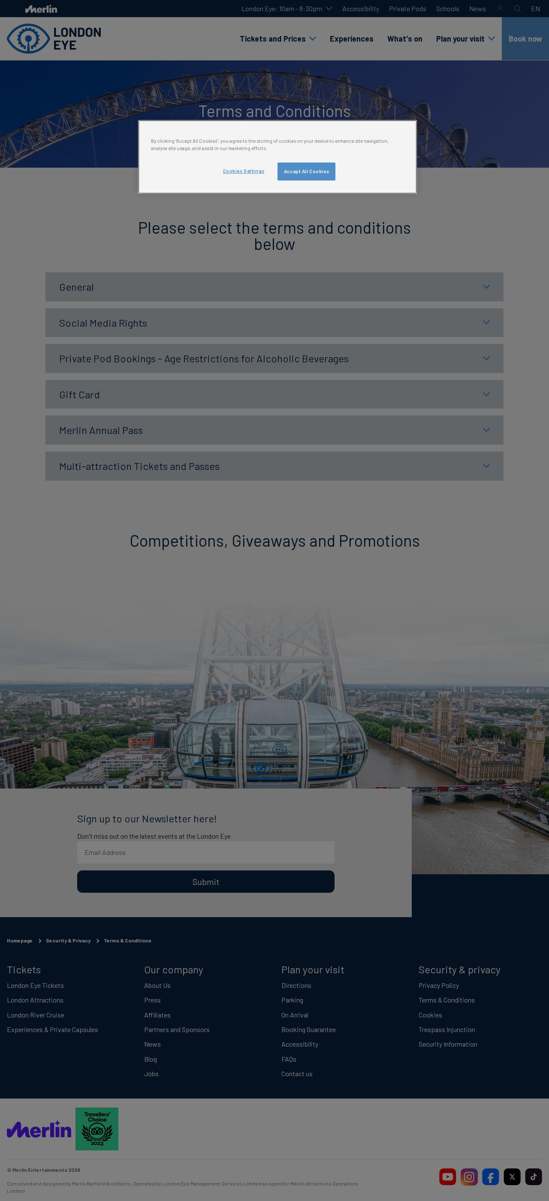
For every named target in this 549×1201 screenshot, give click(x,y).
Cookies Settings (244, 171)
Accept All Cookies (306, 171)
